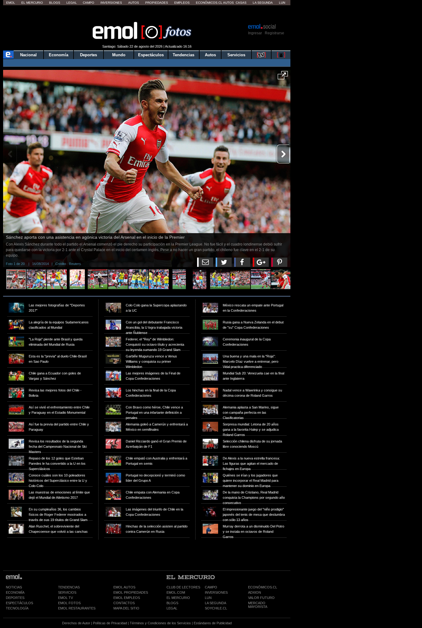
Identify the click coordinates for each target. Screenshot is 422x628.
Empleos (182, 2)
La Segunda (263, 2)
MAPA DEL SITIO (126, 608)
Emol (10, 2)
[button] (282, 77)
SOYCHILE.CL (216, 608)
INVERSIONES (216, 592)
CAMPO (211, 587)
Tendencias (183, 55)
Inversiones (111, 2)
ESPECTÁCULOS (19, 603)
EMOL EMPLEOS (126, 598)
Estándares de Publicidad (213, 623)
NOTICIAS (14, 587)
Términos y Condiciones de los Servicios (160, 623)
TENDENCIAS (69, 587)
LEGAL (172, 608)
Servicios (236, 55)
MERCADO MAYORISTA (257, 605)
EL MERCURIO (178, 598)
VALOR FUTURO (261, 598)
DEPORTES (15, 598)
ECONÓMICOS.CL (262, 587)
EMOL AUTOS (124, 587)
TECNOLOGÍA (17, 608)
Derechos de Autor (76, 623)
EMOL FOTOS (69, 603)
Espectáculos (151, 55)
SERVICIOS (67, 592)
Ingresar (255, 33)
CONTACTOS (124, 603)
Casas (241, 2)
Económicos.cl (209, 2)
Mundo (118, 55)
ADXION (254, 592)
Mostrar (147, 14)
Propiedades (156, 2)
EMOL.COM (176, 592)
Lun (282, 2)
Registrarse (274, 33)
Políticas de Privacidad (110, 623)
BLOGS (172, 603)
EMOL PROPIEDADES (130, 592)
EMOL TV (65, 598)
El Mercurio (32, 2)
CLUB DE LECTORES (183, 587)
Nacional (28, 55)
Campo (88, 2)
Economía (58, 55)
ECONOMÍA (15, 592)
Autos (133, 2)
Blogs (54, 2)
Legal (71, 2)
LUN (208, 598)
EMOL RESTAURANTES (76, 608)
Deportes (88, 55)
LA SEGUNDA (215, 603)
